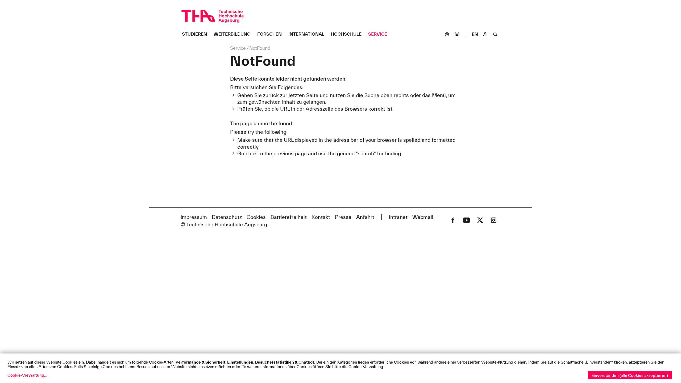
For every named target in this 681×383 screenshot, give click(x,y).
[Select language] (475, 34)
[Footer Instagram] (493, 220)
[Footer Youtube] (466, 220)
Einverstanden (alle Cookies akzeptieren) (629, 375)
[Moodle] (457, 34)
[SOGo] (447, 34)
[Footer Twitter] (480, 220)
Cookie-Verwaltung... (27, 375)
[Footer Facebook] (453, 220)
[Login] (485, 34)
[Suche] (495, 34)
